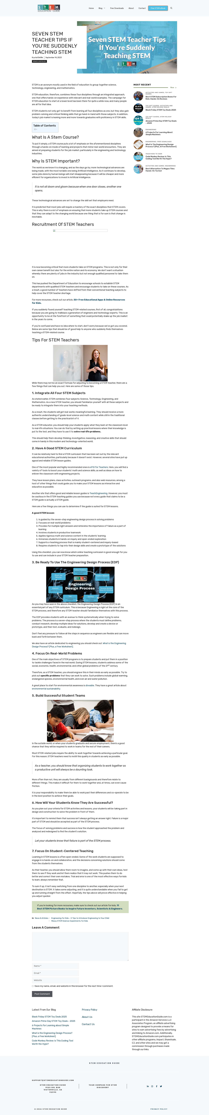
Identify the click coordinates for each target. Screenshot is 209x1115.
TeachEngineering (98, 493)
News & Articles (39, 61)
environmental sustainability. (46, 688)
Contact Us (88, 1024)
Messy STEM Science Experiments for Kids (69, 921)
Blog (100, 8)
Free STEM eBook (158, 8)
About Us (87, 1016)
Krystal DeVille (37, 58)
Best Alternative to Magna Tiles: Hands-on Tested (160, 170)
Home (91, 8)
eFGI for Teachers (99, 467)
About (131, 8)
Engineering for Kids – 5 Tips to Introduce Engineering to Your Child (80, 918)
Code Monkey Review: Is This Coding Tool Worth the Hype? (159, 157)
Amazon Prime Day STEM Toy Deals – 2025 (53, 1021)
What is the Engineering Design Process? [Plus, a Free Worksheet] (161, 145)
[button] (171, 8)
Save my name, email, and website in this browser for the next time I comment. (74, 986)
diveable (90, 685)
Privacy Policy (89, 1009)
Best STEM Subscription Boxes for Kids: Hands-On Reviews (161, 98)
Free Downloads (117, 8)
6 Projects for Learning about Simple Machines (159, 133)
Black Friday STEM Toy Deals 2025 (161, 110)
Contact (142, 8)
